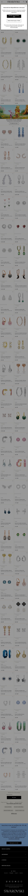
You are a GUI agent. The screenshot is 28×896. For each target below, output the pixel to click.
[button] (25, 5)
